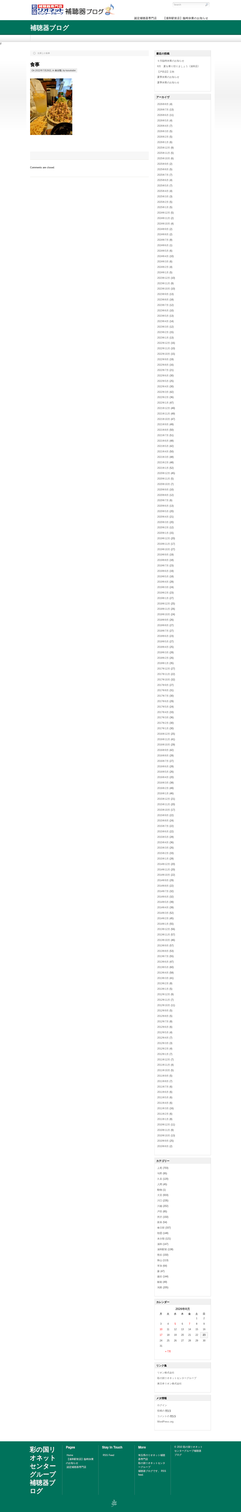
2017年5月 (163, 706)
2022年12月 (163, 343)
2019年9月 (163, 554)
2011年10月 (163, 1070)
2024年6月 (163, 245)
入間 (159, 1184)
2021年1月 (163, 467)
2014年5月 (163, 902)
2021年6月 (163, 440)
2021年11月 (163, 413)
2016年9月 (163, 750)
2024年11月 (163, 218)
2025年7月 (163, 174)
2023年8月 (163, 299)
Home (70, 1455)
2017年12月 (163, 668)
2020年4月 (163, 516)
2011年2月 (163, 1113)
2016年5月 (163, 771)
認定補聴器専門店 (76, 1467)
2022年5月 (163, 381)
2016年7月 (163, 761)
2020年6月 (163, 505)
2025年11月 (163, 153)
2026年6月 (163, 115)
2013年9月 (163, 945)
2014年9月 (163, 880)
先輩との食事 (43, 53)
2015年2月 (163, 853)
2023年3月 (163, 326)
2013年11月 (163, 934)
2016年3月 (163, 782)
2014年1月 (163, 923)
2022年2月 (163, 397)
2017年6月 (163, 701)
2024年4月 (163, 256)
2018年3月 (163, 652)
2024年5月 (163, 250)
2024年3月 (163, 261)
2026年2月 (163, 136)
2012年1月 (163, 1054)
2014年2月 (163, 918)
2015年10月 (163, 809)
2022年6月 (163, 375)
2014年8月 (163, 885)
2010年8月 (163, 1146)
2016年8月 (163, 755)
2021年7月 (163, 435)
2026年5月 (163, 120)
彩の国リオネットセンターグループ (176, 1378)
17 (161, 1335)
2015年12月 (163, 798)
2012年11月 (163, 999)
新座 (159, 1222)
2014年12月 (163, 864)
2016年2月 (163, 788)
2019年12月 (163, 538)
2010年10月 (163, 1135)
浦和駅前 (162, 1249)
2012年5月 (163, 1032)
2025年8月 (163, 169)
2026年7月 (163, 109)
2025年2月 (163, 202)
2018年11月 (163, 608)
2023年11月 (163, 283)
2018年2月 (163, 657)
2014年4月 (163, 907)
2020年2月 (163, 527)
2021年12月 (163, 408)
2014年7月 (163, 891)
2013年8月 (163, 951)
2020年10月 (163, 484)
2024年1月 (163, 272)
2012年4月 (163, 1037)
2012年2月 (163, 1048)
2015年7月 (163, 826)
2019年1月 (163, 598)
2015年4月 (163, 842)
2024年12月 (163, 212)
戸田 (159, 1211)
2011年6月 (163, 1092)
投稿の (164, 1410)
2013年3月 (163, 978)
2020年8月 (163, 495)
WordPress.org (165, 1421)
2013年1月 (163, 988)
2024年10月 (163, 223)
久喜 (159, 1178)
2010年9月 (163, 1140)
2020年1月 (163, 533)
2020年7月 (163, 500)
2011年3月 (163, 1108)
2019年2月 (163, 592)
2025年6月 (163, 180)
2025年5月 (163, 185)
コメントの (166, 1416)
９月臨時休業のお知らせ (170, 60)
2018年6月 (163, 636)
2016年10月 (163, 744)
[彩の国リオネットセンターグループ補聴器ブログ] (72, 15)
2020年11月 (163, 478)
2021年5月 (163, 446)
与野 (159, 1173)
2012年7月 (163, 1021)
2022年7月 (163, 370)
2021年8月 (163, 429)
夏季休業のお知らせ (168, 77)
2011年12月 (163, 1059)
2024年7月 (163, 239)
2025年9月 (163, 163)
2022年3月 (163, 392)
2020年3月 (163, 522)
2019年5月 (163, 576)
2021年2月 (163, 462)
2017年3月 (163, 717)
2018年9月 (163, 619)
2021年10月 (163, 419)
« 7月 (168, 1351)
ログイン (162, 1405)
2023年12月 (163, 278)
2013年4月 (163, 972)
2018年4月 (163, 647)
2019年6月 (163, 571)
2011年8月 (163, 1081)
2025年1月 (163, 207)
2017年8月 (163, 690)
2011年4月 (163, 1102)
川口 (159, 1200)
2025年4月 (163, 191)
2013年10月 (163, 940)
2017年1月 (163, 728)
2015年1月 (163, 858)
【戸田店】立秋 (165, 71)
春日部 (161, 1227)
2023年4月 (163, 321)
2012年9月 (163, 1010)
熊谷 (159, 1254)
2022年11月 (163, 348)
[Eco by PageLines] (114, 1503)
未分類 (58, 70)
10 (161, 1329)
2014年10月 (163, 874)
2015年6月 (163, 831)
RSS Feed (108, 1455)
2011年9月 (163, 1075)
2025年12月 (163, 147)
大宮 (159, 1195)
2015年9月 (163, 815)
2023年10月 (163, 288)
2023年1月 (163, 337)
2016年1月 (163, 793)
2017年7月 (163, 695)
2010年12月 (163, 1124)
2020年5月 (163, 511)
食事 (35, 64)
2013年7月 (163, 956)
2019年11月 (163, 543)
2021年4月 (163, 451)
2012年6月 (163, 1027)
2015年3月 (163, 847)
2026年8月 (163, 104)
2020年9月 (163, 489)
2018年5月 (163, 641)
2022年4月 (163, 386)
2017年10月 (163, 679)
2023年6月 (163, 310)
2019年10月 (163, 549)
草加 (159, 1265)
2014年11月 (163, 869)
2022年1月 (163, 402)
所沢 (159, 1217)
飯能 (159, 1282)
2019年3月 (163, 587)
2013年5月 (163, 967)
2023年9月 (163, 294)
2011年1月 (163, 1119)
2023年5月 (163, 315)
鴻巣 (159, 1287)
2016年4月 (163, 777)
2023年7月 (163, 305)
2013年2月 (163, 983)
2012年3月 (163, 1043)
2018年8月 (163, 625)
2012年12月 (163, 994)
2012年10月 (163, 1005)
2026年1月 (163, 142)
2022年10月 (163, 353)
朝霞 (159, 1233)
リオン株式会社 (165, 1372)
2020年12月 (163, 473)
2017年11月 (163, 674)
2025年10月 (163, 158)
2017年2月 (163, 723)
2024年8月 (163, 234)
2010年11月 (163, 1130)
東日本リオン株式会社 (169, 1383)
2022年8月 (163, 364)
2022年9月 (163, 359)
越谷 (159, 1276)
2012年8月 (163, 1016)
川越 (159, 1206)
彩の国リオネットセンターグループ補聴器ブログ (43, 1470)
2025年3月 (163, 196)
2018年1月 (163, 663)
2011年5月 (163, 1097)
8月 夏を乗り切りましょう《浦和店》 (178, 66)
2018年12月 (163, 603)
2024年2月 (163, 267)
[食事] (51, 134)
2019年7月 (163, 565)
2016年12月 (163, 733)
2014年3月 (163, 912)
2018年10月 (163, 614)
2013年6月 (163, 961)
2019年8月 (163, 560)
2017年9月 (163, 685)
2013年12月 (163, 929)
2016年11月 (163, 739)
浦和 (159, 1244)
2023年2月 (163, 332)
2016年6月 (163, 766)
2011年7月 (163, 1086)
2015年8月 (163, 820)
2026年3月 (163, 131)
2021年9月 (163, 424)
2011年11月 (163, 1064)
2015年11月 (163, 804)
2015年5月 (163, 837)
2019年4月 (163, 581)
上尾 (159, 1168)
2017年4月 (163, 712)
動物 (159, 1189)
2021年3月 (163, 457)
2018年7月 (163, 630)
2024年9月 (163, 229)
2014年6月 (163, 896)
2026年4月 (163, 125)
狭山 (159, 1260)
